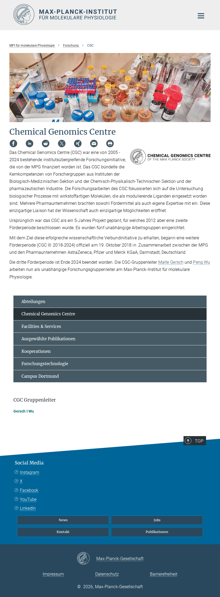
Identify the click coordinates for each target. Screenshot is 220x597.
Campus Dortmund (40, 376)
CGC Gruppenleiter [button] (34, 400)
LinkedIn (28, 508)
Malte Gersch (171, 262)
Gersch (19, 411)
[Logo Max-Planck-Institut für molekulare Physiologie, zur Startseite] (100, 14)
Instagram (29, 472)
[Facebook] (13, 143)
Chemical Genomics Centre (48, 313)
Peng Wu (201, 262)
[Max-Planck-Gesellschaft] (86, 558)
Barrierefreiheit (163, 574)
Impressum (53, 574)
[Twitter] (62, 143)
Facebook (29, 490)
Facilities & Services (41, 326)
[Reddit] (46, 143)
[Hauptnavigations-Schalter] (201, 15)
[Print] (110, 143)
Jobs (157, 520)
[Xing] (78, 143)
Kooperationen (36, 351)
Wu (31, 411)
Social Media (29, 463)
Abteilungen (33, 301)
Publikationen (157, 532)
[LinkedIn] (29, 143)
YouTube (28, 499)
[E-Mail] (94, 143)
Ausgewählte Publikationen (48, 338)
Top (199, 441)
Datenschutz (107, 574)
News (63, 520)
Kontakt (63, 532)
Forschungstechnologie (44, 363)
